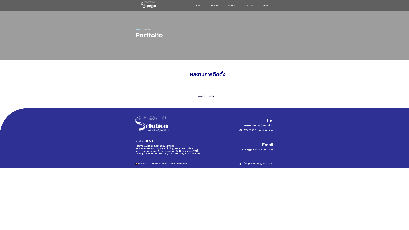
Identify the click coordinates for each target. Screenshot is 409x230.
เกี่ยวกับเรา (214, 5)
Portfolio (147, 29)
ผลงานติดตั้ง (248, 5)
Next (211, 96)
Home (137, 29)
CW (146, 163)
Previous (199, 96)
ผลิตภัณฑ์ (231, 5)
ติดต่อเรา (265, 5)
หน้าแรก (199, 5)
